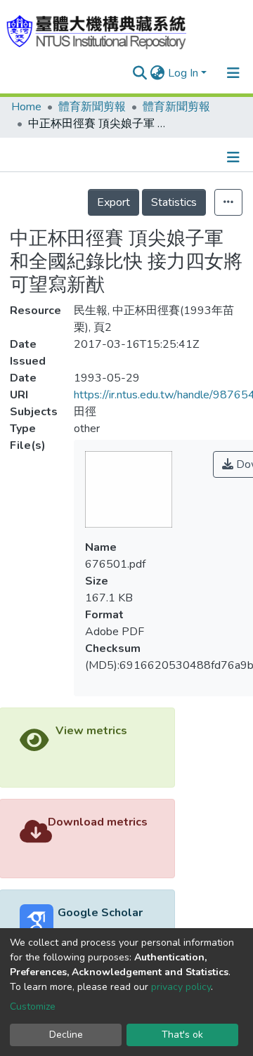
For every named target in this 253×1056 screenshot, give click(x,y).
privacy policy (181, 986)
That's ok (182, 1034)
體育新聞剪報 (92, 107)
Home (26, 107)
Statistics (174, 202)
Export (113, 202)
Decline (66, 1034)
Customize (33, 1006)
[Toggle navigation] (233, 73)
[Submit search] (140, 73)
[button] (158, 73)
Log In (183, 73)
